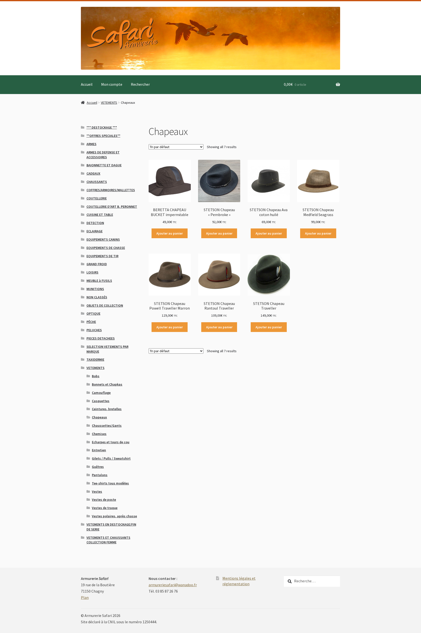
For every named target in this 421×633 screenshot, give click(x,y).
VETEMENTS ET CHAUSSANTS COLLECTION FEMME (108, 540)
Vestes (97, 491)
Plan (85, 597)
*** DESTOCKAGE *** (101, 127)
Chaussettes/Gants (107, 425)
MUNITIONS (95, 289)
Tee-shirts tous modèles (110, 483)
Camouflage (101, 392)
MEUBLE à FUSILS (99, 280)
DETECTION (95, 223)
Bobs (95, 376)
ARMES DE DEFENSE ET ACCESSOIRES (103, 154)
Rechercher (140, 84)
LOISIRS (92, 272)
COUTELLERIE (96, 198)
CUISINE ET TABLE (99, 214)
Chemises (99, 434)
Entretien (99, 450)
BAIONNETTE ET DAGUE (104, 165)
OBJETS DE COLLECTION (104, 305)
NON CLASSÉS (96, 297)
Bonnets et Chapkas (107, 384)
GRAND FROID (96, 264)
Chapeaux (99, 417)
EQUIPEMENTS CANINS (103, 239)
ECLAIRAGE (94, 231)
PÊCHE (91, 322)
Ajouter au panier (169, 233)
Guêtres (98, 466)
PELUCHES (94, 330)
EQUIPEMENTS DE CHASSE (105, 248)
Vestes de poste (104, 499)
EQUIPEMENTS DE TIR (102, 256)
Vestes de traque (104, 508)
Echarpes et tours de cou (110, 442)
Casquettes (100, 401)
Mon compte (111, 84)
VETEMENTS (109, 102)
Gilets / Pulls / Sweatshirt (111, 458)
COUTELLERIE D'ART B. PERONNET (111, 206)
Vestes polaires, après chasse (114, 516)
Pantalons (99, 475)
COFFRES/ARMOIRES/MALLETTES (110, 190)
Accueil (87, 84)
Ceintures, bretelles (107, 409)
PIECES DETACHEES (100, 338)
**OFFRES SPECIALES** (103, 135)
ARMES (91, 144)
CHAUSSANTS (96, 182)
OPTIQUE (93, 313)
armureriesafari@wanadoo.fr (173, 584)
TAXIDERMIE (95, 359)
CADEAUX (93, 173)
